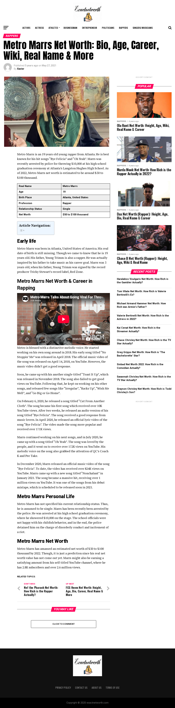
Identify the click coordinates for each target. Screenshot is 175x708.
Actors (26, 27)
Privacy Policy (63, 687)
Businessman (70, 27)
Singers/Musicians (143, 27)
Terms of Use (112, 687)
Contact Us (81, 687)
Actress (39, 27)
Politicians (108, 27)
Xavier (20, 68)
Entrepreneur (89, 27)
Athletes (53, 27)
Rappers (123, 27)
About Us (97, 687)
